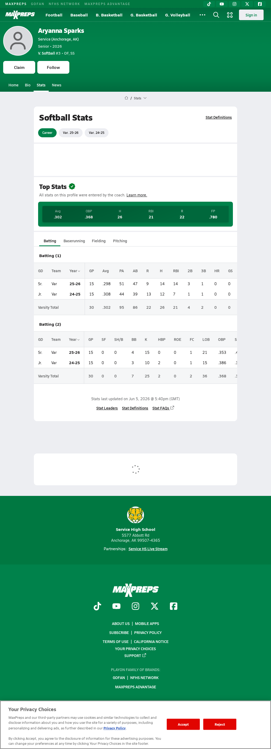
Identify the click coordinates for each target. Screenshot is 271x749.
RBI (176, 270)
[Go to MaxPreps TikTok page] (97, 607)
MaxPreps (16, 4)
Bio (27, 84)
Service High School (135, 529)
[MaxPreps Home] (20, 15)
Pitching (120, 240)
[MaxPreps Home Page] (126, 98)
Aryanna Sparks (61, 30)
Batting (50, 240)
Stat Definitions (219, 117)
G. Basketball (143, 15)
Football (54, 15)
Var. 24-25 (96, 132)
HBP (161, 339)
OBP (221, 339)
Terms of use (116, 641)
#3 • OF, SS (56, 53)
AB (135, 270)
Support (132, 655)
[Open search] (216, 15)
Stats (41, 84)
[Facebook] (260, 4)
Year (74, 270)
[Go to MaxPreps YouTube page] (116, 607)
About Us (121, 623)
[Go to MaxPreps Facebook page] (173, 607)
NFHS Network (64, 4)
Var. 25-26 (70, 132)
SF (104, 339)
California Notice (151, 641)
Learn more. (137, 194)
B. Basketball (109, 15)
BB (134, 339)
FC (192, 339)
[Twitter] (247, 4)
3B (203, 270)
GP (91, 270)
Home (13, 84)
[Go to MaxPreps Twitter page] (154, 607)
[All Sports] (202, 15)
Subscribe (119, 632)
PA (121, 270)
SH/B (118, 339)
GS (230, 270)
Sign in (251, 14)
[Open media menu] (230, 15)
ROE (177, 339)
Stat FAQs (160, 408)
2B (190, 270)
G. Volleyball (177, 15)
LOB (206, 339)
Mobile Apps (147, 623)
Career (47, 132)
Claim (19, 67)
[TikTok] (209, 4)
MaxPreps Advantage (107, 4)
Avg (105, 270)
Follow (53, 67)
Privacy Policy (148, 632)
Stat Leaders (107, 408)
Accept (183, 724)
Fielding (99, 240)
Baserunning (74, 240)
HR (216, 270)
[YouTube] (222, 4)
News (56, 84)
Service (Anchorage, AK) (58, 39)
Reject (220, 724)
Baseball (79, 15)
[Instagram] (234, 4)
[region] (135, 724)
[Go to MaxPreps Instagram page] (135, 607)
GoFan (37, 4)
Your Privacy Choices (135, 648)
